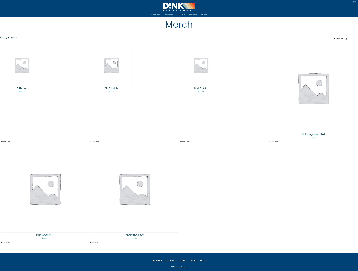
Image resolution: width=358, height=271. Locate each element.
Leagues (193, 14)
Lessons (181, 14)
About (204, 14)
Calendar (168, 14)
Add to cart (5, 142)
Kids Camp (155, 14)
